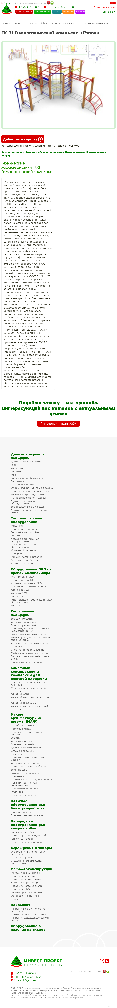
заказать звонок (43, 11)
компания (68, 11)
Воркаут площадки (22, 618)
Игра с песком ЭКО (23, 580)
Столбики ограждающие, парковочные (26, 861)
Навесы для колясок (23, 876)
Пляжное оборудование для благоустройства (28, 804)
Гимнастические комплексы (59, 23)
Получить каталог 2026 (58, 424)
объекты (57, 11)
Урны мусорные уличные (26, 763)
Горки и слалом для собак (27, 842)
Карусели (17, 468)
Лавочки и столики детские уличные (27, 758)
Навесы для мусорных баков (28, 766)
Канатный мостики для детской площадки (30, 698)
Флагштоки (17, 792)
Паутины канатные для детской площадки (29, 683)
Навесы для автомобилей (26, 886)
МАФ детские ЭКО (22, 576)
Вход (98, 7)
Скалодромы (19, 646)
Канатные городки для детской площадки (29, 707)
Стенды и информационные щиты (32, 779)
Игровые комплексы (23, 563)
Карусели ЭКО (20, 590)
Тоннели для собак (22, 838)
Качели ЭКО (18, 596)
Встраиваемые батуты (24, 560)
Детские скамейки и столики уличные (29, 511)
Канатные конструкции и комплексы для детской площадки (29, 673)
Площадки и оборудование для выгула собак (28, 824)
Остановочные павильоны (26, 895)
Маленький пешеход (23, 550)
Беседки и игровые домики (27, 494)
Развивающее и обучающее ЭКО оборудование (31, 600)
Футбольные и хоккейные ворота (30, 653)
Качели (15, 474)
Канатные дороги (21, 694)
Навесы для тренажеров (26, 882)
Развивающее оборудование (29, 478)
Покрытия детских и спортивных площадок (30, 909)
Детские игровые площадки (28, 455)
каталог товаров (24, 11)
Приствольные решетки (25, 788)
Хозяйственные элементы (26, 773)
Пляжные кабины (21, 812)
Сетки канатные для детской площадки (28, 689)
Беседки (16, 737)
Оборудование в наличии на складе (28, 927)
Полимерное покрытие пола (28, 914)
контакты (80, 11)
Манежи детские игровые (26, 557)
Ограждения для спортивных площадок (28, 852)
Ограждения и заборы (31, 848)
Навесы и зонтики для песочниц (30, 491)
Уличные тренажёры (23, 622)
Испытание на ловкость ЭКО (28, 586)
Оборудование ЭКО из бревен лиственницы (31, 571)
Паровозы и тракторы (24, 529)
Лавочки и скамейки (23, 744)
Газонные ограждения (24, 795)
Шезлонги (16, 754)
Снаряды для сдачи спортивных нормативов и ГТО (30, 629)
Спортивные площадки (26, 23)
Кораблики (17, 535)
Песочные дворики (22, 484)
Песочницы (17, 481)
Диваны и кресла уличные (26, 747)
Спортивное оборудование (27, 649)
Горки (14, 465)
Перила (15, 899)
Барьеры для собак (23, 832)
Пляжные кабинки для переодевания (24, 784)
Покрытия (20, 905)
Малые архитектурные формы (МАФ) (26, 718)
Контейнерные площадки (26, 892)
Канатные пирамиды (23, 703)
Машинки (17, 525)
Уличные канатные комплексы (29, 643)
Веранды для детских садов (27, 506)
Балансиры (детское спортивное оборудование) (31, 638)
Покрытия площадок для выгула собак (30, 918)
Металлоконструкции (31, 869)
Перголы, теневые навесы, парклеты (27, 733)
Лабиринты (17, 553)
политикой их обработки (71, 997)
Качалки (16, 471)
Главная (5, 23)
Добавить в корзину (20, 139)
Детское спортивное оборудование (23, 502)
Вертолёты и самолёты (25, 532)
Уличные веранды (21, 741)
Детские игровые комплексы (28, 461)
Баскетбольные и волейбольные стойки (30, 657)
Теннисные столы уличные (26, 662)
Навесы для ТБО (20, 889)
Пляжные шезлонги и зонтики (28, 815)
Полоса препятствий (23, 625)
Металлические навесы (25, 873)
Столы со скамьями (23, 751)
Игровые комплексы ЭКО (26, 583)
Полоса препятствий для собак (30, 835)
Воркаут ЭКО (19, 605)
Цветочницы (18, 776)
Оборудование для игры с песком (32, 488)
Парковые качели (21, 728)
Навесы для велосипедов (26, 879)
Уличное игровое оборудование (26, 520)
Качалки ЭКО (19, 593)
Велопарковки (19, 769)
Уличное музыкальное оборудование (24, 545)
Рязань (7, 3)
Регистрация (109, 7)
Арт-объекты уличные (23, 725)
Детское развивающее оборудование (25, 540)
